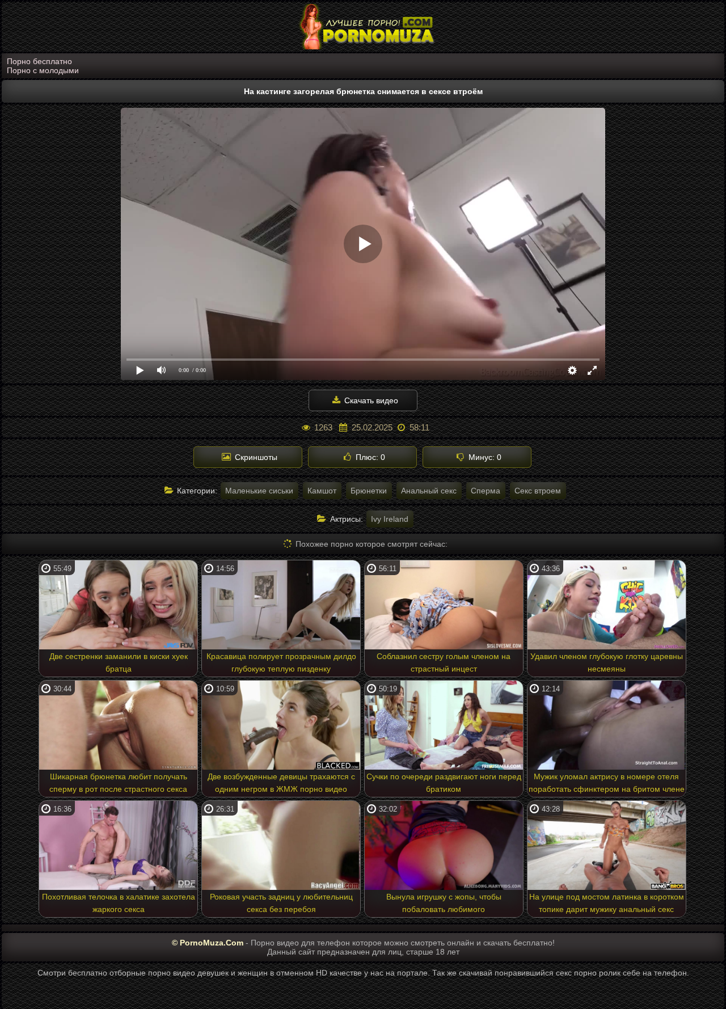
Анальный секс (429, 490)
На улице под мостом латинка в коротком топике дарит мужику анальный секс (606, 903)
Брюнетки (369, 490)
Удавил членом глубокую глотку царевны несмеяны (606, 662)
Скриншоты (255, 457)
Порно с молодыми (43, 70)
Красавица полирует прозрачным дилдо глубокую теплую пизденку (281, 662)
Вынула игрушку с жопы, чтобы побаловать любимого (443, 903)
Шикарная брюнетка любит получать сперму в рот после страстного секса (118, 782)
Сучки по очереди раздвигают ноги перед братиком (443, 782)
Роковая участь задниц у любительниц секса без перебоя (281, 903)
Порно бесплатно (39, 61)
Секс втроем (537, 490)
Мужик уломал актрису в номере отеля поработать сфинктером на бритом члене (607, 782)
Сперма (485, 490)
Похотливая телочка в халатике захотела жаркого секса (118, 903)
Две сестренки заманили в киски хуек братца (118, 662)
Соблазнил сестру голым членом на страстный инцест (443, 662)
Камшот (321, 490)
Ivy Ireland (389, 519)
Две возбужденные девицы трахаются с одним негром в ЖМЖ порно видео (281, 782)
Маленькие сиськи (259, 490)
